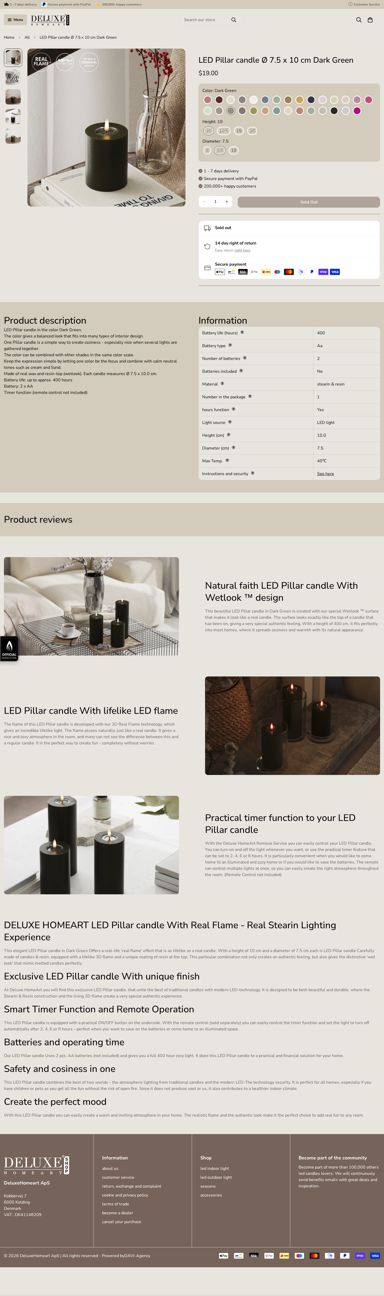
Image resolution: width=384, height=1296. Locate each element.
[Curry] (299, 100)
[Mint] (207, 111)
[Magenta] (368, 100)
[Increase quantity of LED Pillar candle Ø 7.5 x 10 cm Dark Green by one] (226, 201)
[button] (370, 20)
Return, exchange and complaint (131, 1186)
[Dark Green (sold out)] (230, 111)
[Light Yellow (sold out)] (334, 100)
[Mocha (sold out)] (219, 111)
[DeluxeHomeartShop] (50, 19)
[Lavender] (322, 100)
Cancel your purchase (121, 1222)
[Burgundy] (219, 100)
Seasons (208, 1186)
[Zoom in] (174, 60)
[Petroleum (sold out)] (276, 111)
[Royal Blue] (311, 100)
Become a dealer (117, 1213)
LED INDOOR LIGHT (214, 1168)
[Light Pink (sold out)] (345, 100)
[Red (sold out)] (299, 111)
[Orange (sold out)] (265, 111)
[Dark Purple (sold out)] (242, 111)
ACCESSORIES (211, 1195)
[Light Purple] (357, 100)
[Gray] (242, 100)
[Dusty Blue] (345, 111)
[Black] (334, 111)
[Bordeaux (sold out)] (207, 100)
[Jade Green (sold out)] (276, 100)
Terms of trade (115, 1204)
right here (242, 250)
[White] (253, 100)
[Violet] (357, 111)
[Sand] (322, 111)
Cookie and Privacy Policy (125, 1195)
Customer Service (118, 1177)
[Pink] (288, 111)
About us (110, 1168)
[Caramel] (288, 100)
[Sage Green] (311, 111)
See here (325, 474)
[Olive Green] (253, 111)
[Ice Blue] (265, 100)
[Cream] (230, 100)
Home (9, 37)
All (27, 37)
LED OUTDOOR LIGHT (216, 1177)
